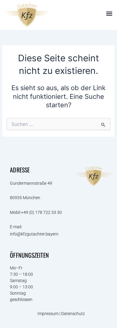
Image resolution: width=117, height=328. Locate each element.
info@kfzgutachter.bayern (34, 234)
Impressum (48, 313)
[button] (109, 14)
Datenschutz (73, 313)
